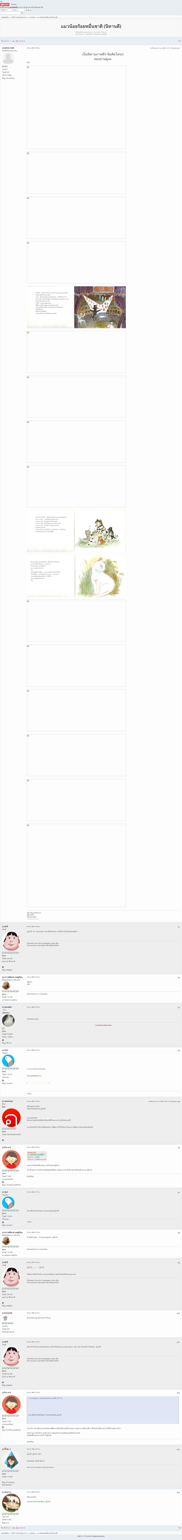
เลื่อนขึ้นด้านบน (5, 1528)
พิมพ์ (179, 41)
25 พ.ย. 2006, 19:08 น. (33, 926)
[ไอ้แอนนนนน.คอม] (3, 1140)
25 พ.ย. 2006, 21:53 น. (33, 1449)
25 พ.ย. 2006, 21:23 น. (33, 1342)
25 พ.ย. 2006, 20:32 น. (33, 1147)
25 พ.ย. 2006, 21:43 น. (33, 1392)
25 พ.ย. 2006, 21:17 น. (33, 1192)
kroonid (8, 1313)
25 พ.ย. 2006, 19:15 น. (33, 1007)
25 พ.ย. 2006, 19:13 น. (33, 977)
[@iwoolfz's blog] (3, 1080)
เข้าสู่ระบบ (26, 7)
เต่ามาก (7, 1492)
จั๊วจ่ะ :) (7, 1449)
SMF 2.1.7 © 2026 (84, 1536)
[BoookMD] (3, 1182)
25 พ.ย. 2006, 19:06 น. (33, 48)
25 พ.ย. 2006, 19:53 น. (33, 1101)
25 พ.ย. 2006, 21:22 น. (33, 1313)
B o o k (7, 1147)
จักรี (6, 926)
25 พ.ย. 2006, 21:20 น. (33, 1262)
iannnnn (8, 1101)
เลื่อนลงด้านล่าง (5, 41)
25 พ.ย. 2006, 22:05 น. (33, 1492)
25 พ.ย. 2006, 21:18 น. (33, 1232)
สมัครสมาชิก (38, 7)
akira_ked (9, 47)
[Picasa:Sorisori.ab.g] (3, 1040)
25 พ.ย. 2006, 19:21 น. (33, 1050)
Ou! (6, 1050)
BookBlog (30, 1176)
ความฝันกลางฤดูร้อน (13, 977)
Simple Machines (98, 1536)
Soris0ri (8, 1007)
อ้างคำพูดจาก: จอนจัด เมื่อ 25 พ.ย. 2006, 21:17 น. (46, 1398)
